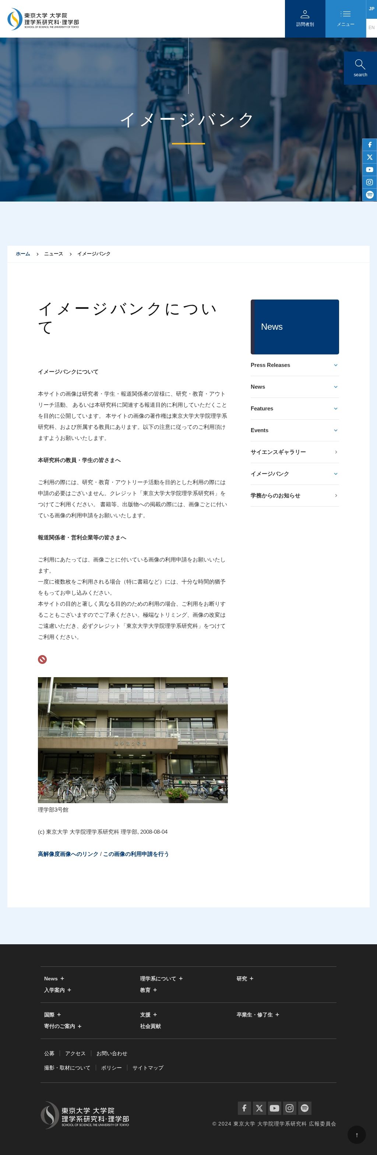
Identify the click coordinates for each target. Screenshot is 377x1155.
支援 (145, 1015)
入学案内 (54, 990)
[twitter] (369, 157)
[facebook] (369, 145)
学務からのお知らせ (275, 495)
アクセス (75, 1053)
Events (259, 430)
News (258, 387)
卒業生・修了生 (255, 1015)
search (360, 66)
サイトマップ (148, 1068)
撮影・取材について (67, 1068)
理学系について (158, 978)
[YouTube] (274, 1108)
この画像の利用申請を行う (136, 854)
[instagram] (369, 182)
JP (371, 8)
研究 (242, 978)
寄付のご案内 (59, 1026)
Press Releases (270, 365)
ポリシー (111, 1068)
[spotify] (369, 195)
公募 (49, 1053)
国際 (49, 1015)
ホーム (23, 253)
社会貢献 (150, 1026)
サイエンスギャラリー (278, 452)
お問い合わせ (111, 1053)
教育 (145, 990)
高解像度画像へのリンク (68, 854)
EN (372, 27)
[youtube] (369, 170)
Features (262, 408)
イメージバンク (270, 473)
